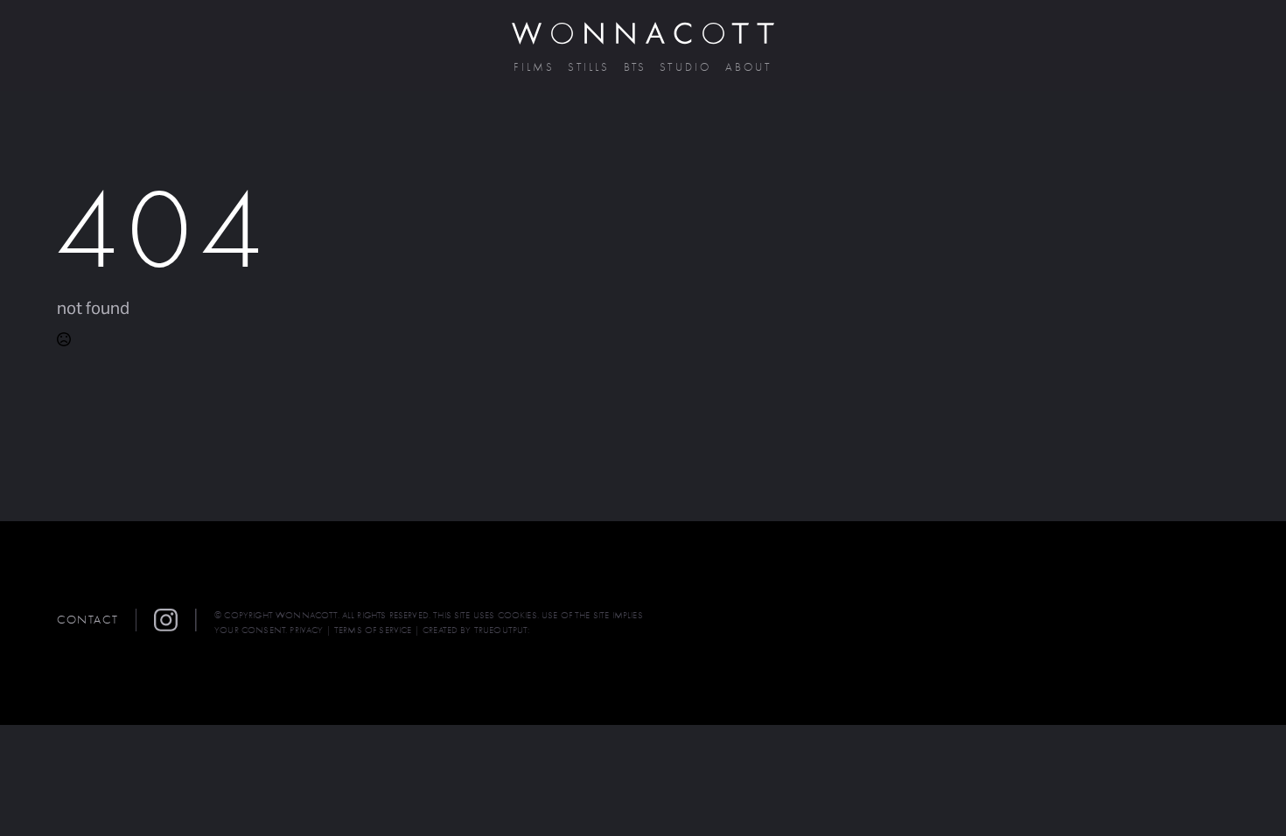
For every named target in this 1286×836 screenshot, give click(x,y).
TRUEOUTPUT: (502, 630)
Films (534, 67)
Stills (589, 67)
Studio (685, 67)
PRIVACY (306, 630)
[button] (175, 620)
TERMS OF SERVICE (373, 630)
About (748, 67)
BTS (635, 67)
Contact (87, 619)
